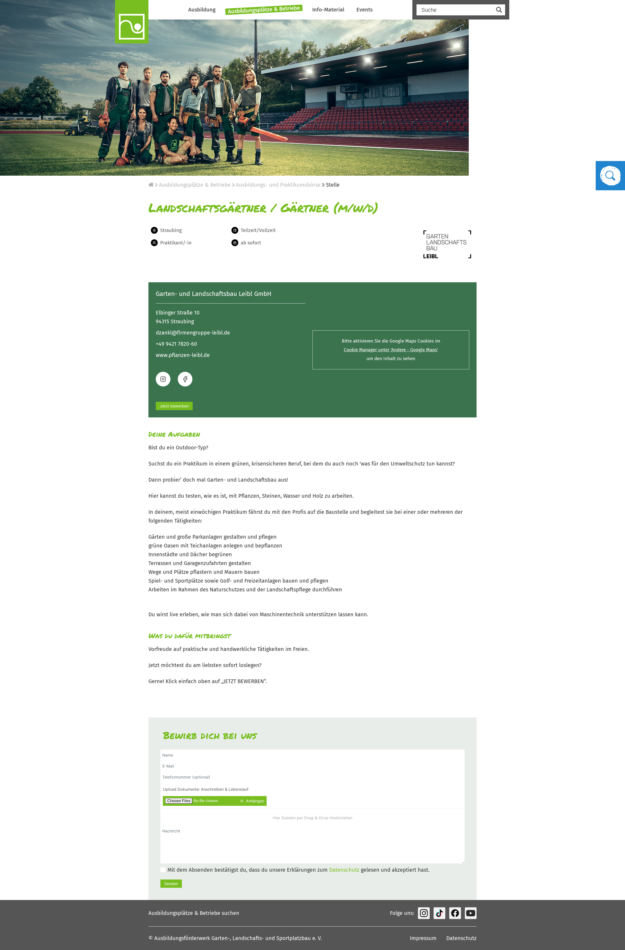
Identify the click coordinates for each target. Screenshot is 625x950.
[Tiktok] (439, 913)
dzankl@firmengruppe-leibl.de (193, 332)
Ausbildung (202, 10)
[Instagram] (424, 913)
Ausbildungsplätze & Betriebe (264, 10)
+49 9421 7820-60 (176, 344)
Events (364, 10)
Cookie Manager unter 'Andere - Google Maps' (391, 350)
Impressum (423, 938)
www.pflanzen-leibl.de (183, 355)
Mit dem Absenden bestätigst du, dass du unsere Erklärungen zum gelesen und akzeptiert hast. (298, 870)
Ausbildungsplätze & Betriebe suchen (193, 913)
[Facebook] (455, 913)
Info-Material (328, 10)
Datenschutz (344, 870)
